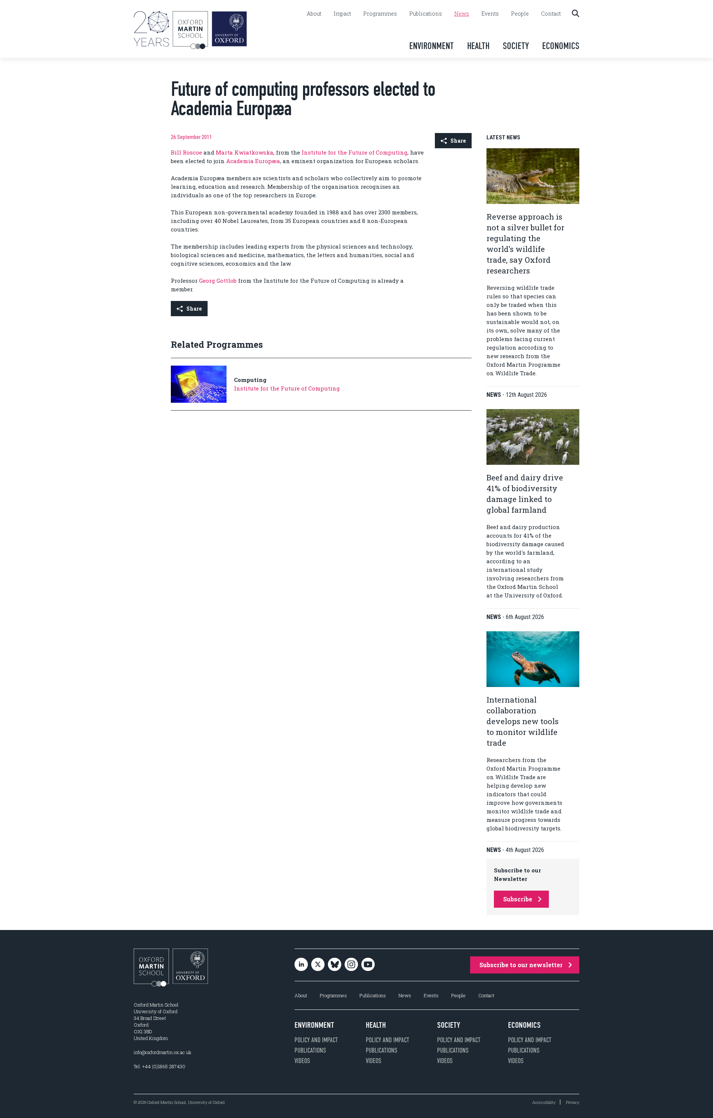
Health (478, 45)
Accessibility (544, 1102)
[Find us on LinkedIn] (301, 965)
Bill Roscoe (186, 152)
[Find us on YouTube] (368, 965)
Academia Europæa (253, 161)
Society (516, 45)
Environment (431, 45)
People (520, 13)
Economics (560, 45)
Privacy (572, 1102)
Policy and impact (316, 1040)
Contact (551, 13)
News (461, 13)
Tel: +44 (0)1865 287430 (159, 1066)
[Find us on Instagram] (351, 965)
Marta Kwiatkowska (244, 152)
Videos (302, 1060)
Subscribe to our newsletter (521, 965)
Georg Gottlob (218, 280)
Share (458, 140)
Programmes (380, 13)
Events (490, 13)
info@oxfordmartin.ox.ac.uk (162, 1052)
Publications (425, 13)
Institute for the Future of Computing (354, 152)
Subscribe (517, 899)
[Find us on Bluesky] (334, 965)
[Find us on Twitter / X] (318, 965)
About (314, 13)
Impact (342, 13)
